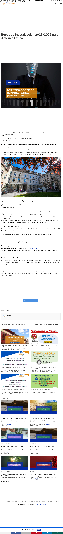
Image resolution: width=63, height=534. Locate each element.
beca (18, 211)
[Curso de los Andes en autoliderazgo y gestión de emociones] (15, 381)
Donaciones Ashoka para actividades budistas (43, 474)
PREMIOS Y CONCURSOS (5, 443)
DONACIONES (32, 471)
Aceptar (38, 529)
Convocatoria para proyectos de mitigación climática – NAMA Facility (42, 419)
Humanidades (21, 307)
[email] (26, 533)
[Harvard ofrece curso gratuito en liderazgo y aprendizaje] (44, 336)
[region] (31, 16)
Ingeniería (28, 307)
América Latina (4, 307)
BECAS (6, 28)
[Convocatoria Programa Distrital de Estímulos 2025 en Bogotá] (15, 336)
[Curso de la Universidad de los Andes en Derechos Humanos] (15, 358)
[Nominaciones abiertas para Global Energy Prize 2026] (14, 463)
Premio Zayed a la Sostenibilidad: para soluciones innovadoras (12, 447)
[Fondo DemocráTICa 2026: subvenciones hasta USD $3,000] (43, 435)
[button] (31, 177)
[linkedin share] (47, 533)
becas (11, 132)
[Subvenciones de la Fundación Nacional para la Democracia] (44, 381)
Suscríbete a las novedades (32, 301)
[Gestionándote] (11, 4)
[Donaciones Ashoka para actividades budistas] (43, 463)
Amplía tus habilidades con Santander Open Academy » (47, 324)
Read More (9, 424)
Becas (9, 140)
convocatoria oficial (32, 248)
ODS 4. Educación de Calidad (38, 307)
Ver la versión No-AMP (41, 504)
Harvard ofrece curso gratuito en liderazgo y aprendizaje (44, 345)
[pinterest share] (37, 533)
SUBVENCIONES (4, 415)
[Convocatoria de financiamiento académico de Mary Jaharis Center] (14, 407)
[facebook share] (16, 533)
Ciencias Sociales (13, 307)
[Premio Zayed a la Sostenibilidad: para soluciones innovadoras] (14, 435)
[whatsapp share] (57, 533)
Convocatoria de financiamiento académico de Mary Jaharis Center (14, 419)
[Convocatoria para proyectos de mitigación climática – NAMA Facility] (43, 407)
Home (2, 28)
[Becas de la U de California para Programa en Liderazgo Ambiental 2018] (44, 358)
